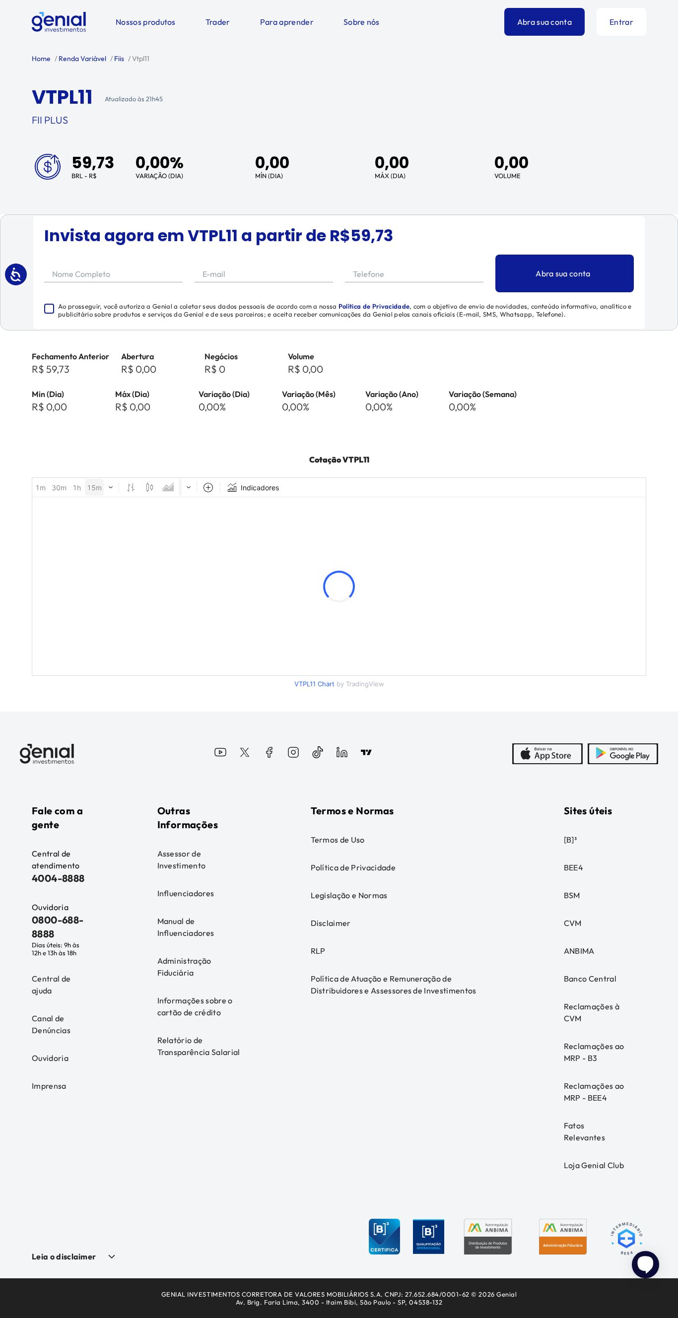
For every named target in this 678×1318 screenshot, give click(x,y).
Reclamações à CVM (591, 1012)
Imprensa (49, 1086)
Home (41, 58)
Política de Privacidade (374, 306)
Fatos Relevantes (584, 1131)
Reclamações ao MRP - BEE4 (594, 1092)
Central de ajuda (51, 984)
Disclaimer (331, 923)
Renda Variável (81, 58)
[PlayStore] (623, 753)
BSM (572, 895)
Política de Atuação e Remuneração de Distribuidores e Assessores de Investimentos (393, 984)
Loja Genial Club (594, 1165)
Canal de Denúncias (51, 1024)
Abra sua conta (544, 22)
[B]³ (570, 840)
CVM (573, 923)
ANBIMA (579, 951)
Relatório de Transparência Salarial (198, 1046)
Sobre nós (361, 22)
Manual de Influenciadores (185, 927)
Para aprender (287, 22)
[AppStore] (547, 753)
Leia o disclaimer (64, 1256)
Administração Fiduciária (184, 967)
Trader (217, 22)
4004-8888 (58, 878)
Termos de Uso (338, 840)
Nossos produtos (146, 22)
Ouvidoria (50, 1058)
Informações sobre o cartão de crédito (195, 1006)
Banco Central (590, 979)
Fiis (118, 58)
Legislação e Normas (349, 895)
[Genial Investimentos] (59, 22)
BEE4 (573, 867)
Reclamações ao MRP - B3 (594, 1052)
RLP (318, 951)
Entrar (621, 22)
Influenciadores (185, 893)
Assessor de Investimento (181, 859)
